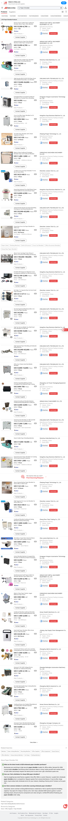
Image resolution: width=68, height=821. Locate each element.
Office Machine (5, 755)
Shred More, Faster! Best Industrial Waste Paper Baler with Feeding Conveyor (24, 538)
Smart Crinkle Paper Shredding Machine (24, 438)
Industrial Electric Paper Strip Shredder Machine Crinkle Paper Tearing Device (23, 42)
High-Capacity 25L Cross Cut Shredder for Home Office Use (24, 501)
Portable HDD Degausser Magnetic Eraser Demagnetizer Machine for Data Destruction (25, 272)
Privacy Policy (38, 815)
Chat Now (45, 33)
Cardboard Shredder (44, 15)
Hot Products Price (23, 813)
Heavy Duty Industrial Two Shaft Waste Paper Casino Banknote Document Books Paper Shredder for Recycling (25, 191)
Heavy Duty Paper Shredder (9, 249)
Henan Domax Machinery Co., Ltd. (50, 704)
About (22, 815)
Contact (45, 815)
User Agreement (29, 815)
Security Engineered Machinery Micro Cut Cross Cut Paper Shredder (24, 309)
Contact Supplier (20, 37)
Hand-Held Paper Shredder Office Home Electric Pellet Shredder (24, 630)
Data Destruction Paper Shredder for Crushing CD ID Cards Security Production (25, 457)
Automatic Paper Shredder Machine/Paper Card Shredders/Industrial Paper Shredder (24, 723)
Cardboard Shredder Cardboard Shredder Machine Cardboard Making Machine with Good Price (24, 613)
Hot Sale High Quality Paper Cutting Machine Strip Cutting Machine (25, 686)
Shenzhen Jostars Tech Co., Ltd (49, 171)
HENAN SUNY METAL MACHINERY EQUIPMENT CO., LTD (50, 23)
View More (33, 742)
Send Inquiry (53, 33)
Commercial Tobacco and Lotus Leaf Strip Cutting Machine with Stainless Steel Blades (25, 649)
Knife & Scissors (26, 245)
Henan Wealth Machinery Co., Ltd (49, 612)
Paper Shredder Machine (22, 15)
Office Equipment (45, 751)
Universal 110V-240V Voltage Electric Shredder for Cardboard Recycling (23, 667)
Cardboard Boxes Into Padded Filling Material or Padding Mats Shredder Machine (25, 704)
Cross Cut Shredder (38, 245)
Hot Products (13, 813)
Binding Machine (15, 245)
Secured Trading (5, 15)
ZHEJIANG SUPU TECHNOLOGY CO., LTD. (52, 78)
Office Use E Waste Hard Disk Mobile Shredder (23, 364)
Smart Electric (55, 751)
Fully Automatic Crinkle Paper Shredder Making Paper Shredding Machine (23, 60)
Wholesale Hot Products (35, 813)
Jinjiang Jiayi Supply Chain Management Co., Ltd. (53, 631)
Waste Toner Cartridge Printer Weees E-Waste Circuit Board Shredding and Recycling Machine (25, 254)
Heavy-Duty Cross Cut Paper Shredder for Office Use (24, 227)
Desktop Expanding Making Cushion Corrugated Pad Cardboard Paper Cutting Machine (24, 384)
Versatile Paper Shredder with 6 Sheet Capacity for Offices (23, 134)
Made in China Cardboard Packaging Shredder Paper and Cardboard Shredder (24, 153)
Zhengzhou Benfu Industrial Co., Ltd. (50, 649)
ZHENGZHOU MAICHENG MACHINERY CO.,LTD (51, 153)
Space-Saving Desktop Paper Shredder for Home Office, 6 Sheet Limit (24, 483)
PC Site (51, 813)
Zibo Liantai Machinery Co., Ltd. (49, 538)
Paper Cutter (5, 245)
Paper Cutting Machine (13, 751)
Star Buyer (45, 813)
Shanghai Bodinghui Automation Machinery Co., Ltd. (52, 668)
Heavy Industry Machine (17, 755)
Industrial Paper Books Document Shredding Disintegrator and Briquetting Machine (25, 208)
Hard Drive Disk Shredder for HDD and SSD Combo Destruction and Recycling (24, 420)
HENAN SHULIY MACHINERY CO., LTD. (51, 401)
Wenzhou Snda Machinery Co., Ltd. (50, 60)
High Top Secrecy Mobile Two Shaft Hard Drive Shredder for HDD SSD (24, 327)
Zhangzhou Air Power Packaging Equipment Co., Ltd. (53, 383)
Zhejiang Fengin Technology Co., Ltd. (50, 134)
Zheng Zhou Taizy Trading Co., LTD (50, 519)
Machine (4, 751)
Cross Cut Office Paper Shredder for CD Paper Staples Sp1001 (24, 116)
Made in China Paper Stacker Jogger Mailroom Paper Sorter (23, 593)
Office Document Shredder (52, 245)
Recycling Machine (25, 751)
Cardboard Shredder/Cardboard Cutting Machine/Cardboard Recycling (24, 519)
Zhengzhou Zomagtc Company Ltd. (50, 723)
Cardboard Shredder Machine (56, 15)
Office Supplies (36, 751)
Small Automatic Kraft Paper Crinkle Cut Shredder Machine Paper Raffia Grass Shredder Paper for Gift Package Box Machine (24, 577)
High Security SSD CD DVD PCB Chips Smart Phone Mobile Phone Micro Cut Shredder (25, 79)
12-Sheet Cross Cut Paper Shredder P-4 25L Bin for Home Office (25, 171)
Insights (56, 813)
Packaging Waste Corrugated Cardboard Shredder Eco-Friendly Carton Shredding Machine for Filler (24, 98)
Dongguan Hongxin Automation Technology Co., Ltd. (52, 97)
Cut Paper (27, 755)
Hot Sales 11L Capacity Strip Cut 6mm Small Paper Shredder (25, 290)
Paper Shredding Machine (33, 15)
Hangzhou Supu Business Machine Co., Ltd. (52, 115)
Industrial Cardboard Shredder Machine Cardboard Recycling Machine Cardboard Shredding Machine (24, 402)
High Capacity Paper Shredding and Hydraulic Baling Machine (25, 346)
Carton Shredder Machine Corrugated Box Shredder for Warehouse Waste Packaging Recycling (24, 557)
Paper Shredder (12, 15)
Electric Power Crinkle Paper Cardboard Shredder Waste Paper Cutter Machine (24, 23)
